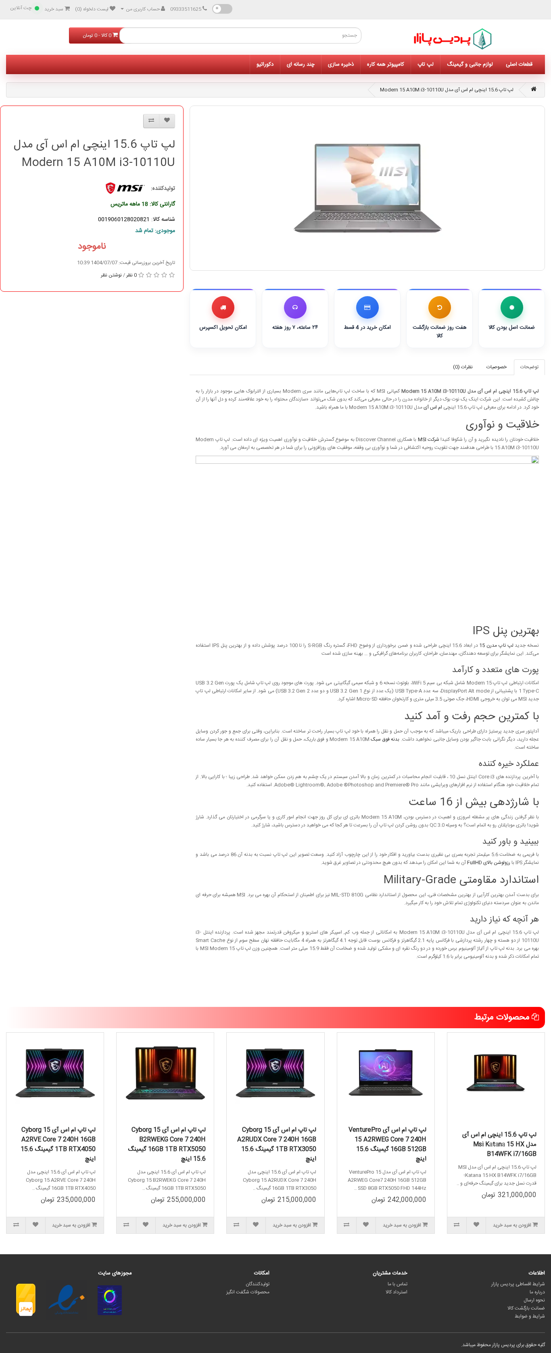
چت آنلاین (20, 8)
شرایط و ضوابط (530, 1316)
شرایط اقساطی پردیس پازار (518, 1284)
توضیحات (529, 367)
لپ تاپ (425, 64)
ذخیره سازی (341, 64)
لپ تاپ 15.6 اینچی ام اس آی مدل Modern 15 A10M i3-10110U (446, 90)
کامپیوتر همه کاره (385, 64)
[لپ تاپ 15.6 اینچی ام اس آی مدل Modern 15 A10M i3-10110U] (367, 188)
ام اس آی (433, 407)
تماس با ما (397, 1284)
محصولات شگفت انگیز (247, 1292)
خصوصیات (496, 367)
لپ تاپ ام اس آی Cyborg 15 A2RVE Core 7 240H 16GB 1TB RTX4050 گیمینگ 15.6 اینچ (58, 1144)
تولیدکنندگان (257, 1284)
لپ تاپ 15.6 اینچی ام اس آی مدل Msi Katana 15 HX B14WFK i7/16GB (499, 1144)
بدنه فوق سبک (385, 739)
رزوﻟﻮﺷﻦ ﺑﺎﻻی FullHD (488, 863)
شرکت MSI (428, 440)
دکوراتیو (265, 64)
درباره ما (537, 1292)
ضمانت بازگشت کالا (526, 1308)
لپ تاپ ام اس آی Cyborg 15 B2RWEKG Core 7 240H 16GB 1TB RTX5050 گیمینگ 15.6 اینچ (167, 1144)
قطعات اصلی (519, 64)
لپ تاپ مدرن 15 (496, 645)
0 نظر (131, 275)
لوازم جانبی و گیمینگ (470, 64)
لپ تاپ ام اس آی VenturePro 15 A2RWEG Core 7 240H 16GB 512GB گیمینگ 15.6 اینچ (387, 1144)
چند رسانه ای (301, 64)
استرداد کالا (396, 1292)
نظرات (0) (463, 367)
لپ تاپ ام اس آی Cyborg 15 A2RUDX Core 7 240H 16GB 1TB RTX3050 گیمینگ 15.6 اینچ (276, 1144)
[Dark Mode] (222, 9)
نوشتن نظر (111, 275)
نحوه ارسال (534, 1300)
